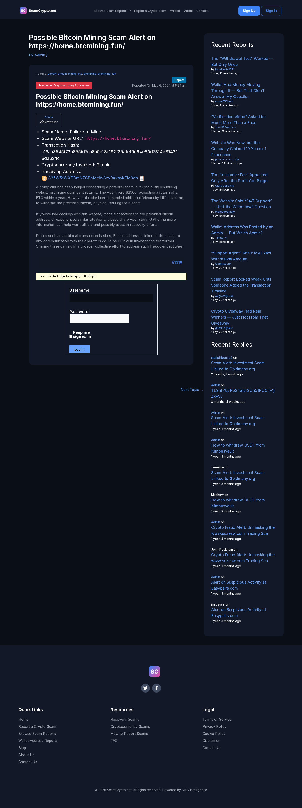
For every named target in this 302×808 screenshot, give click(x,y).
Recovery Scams (125, 719)
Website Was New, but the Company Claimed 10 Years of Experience (238, 148)
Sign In (271, 10)
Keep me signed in (82, 334)
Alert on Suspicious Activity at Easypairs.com (238, 585)
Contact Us (27, 762)
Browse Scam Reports (37, 733)
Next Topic (192, 389)
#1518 (177, 262)
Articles (175, 11)
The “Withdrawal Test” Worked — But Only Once (242, 61)
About (188, 11)
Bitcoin (52, 73)
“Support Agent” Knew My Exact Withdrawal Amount (241, 256)
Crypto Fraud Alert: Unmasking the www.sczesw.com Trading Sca (243, 530)
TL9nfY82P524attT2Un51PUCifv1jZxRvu (243, 393)
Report (179, 80)
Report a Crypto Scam (150, 11)
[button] (129, 10)
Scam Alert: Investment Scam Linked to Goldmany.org (238, 366)
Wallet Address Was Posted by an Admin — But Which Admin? (242, 230)
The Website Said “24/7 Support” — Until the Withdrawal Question (241, 204)
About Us (26, 755)
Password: (79, 312)
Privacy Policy (214, 726)
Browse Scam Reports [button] (110, 11)
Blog (22, 747)
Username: (79, 290)
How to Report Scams (129, 733)
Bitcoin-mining (67, 73)
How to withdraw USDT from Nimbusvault (238, 448)
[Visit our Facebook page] (156, 688)
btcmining (90, 73)
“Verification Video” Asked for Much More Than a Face (238, 119)
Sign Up (249, 10)
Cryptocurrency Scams (130, 726)
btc (80, 73)
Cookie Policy (214, 733)
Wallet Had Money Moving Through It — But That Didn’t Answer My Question (237, 90)
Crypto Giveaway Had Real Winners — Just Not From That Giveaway (239, 317)
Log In (79, 349)
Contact (202, 11)
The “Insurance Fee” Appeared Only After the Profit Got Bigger (240, 177)
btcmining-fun (107, 73)
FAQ (114, 740)
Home (23, 719)
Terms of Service (217, 719)
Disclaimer (211, 740)
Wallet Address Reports (38, 740)
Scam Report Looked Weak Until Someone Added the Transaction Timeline (241, 285)
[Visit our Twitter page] (145, 688)
